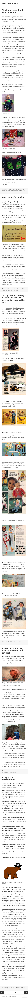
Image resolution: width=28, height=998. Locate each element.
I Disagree (19, 288)
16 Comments (12, 192)
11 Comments (15, 290)
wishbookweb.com (19, 306)
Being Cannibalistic (21, 987)
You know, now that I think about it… (12, 11)
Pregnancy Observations (8, 778)
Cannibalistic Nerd (10, 3)
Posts (14, 189)
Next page (26, 992)
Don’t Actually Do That (13, 197)
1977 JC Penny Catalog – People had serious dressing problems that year (14, 298)
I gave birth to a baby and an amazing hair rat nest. (13, 650)
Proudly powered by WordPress (9, 996)
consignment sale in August (17, 59)
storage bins (17, 266)
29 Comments (13, 772)
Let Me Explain (5, 989)
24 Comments (12, 643)
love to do (9, 307)
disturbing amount (18, 307)
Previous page (2, 992)
